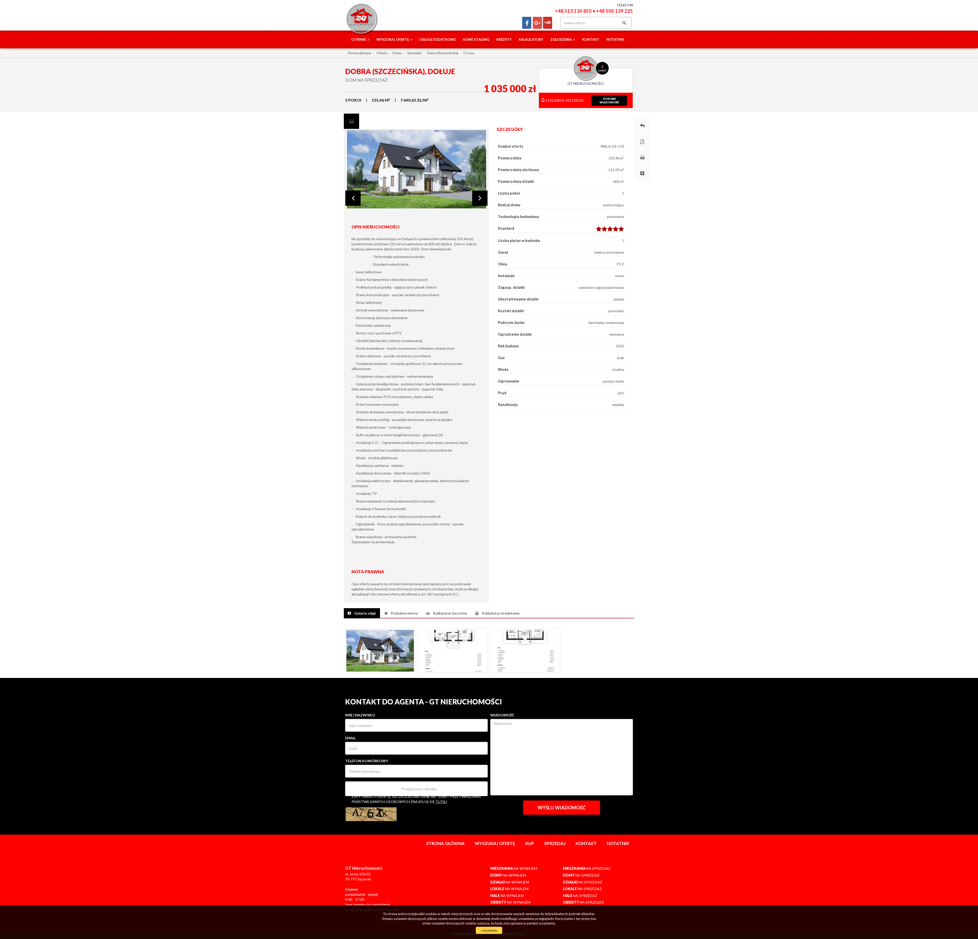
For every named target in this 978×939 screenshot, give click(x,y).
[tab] (351, 121)
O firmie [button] (359, 39)
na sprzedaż (586, 868)
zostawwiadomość (609, 100)
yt (547, 23)
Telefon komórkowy (366, 761)
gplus (537, 23)
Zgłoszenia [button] (561, 39)
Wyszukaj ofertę (495, 843)
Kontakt (590, 39)
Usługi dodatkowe (437, 39)
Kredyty (504, 39)
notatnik (615, 39)
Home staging (476, 39)
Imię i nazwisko (360, 715)
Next (479, 198)
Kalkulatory (531, 39)
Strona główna (445, 843)
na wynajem (513, 868)
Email (350, 738)
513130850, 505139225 (564, 100)
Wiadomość (502, 715)
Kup (529, 843)
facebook (526, 23)
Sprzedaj (554, 843)
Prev (353, 198)
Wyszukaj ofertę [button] (393, 39)
